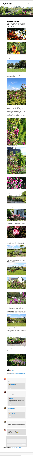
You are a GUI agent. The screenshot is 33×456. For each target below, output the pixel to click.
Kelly (8, 408)
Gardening (12, 373)
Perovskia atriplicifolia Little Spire (16, 374)
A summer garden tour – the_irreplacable (14, 419)
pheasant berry (21, 374)
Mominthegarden (8, 375)
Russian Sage (24, 374)
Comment (24, 444)
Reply (9, 381)
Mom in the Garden (7, 3)
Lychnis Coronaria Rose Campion (10, 374)
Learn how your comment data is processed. (16, 447)
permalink (14, 375)
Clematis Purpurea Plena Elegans (19, 373)
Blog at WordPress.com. (16, 453)
